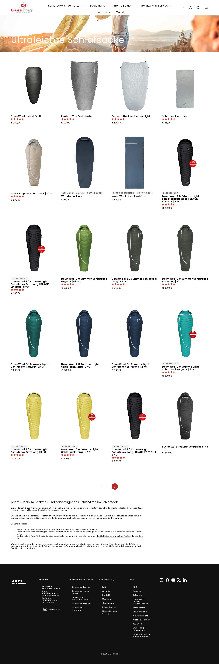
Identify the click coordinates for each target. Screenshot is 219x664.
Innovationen (109, 607)
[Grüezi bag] (22, 7)
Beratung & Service (155, 5)
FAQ (104, 587)
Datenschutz (139, 607)
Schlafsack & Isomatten (65, 5)
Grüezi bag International (139, 629)
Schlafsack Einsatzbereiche (80, 598)
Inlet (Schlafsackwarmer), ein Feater (113, 536)
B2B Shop (137, 623)
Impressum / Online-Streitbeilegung (140, 601)
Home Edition (123, 5)
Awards (106, 591)
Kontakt (106, 595)
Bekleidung (98, 5)
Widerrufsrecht (140, 615)
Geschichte (108, 603)
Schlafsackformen (81, 587)
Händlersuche (140, 611)
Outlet (120, 12)
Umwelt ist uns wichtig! (109, 612)
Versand (137, 591)
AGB (135, 587)
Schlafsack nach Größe (80, 592)
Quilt (140, 536)
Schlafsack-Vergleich (78, 609)
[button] (17, 119)
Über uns (101, 12)
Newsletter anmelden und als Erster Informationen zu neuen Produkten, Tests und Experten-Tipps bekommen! (51, 594)
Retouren (137, 595)
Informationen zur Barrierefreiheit (142, 635)
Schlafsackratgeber (82, 603)
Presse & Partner (141, 619)
